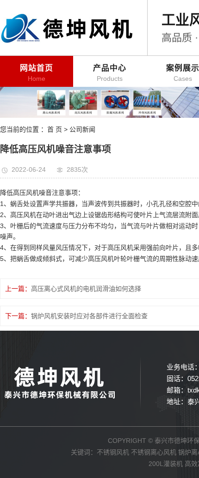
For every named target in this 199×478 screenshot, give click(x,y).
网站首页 (36, 73)
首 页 (54, 129)
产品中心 (109, 73)
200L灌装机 (166, 463)
